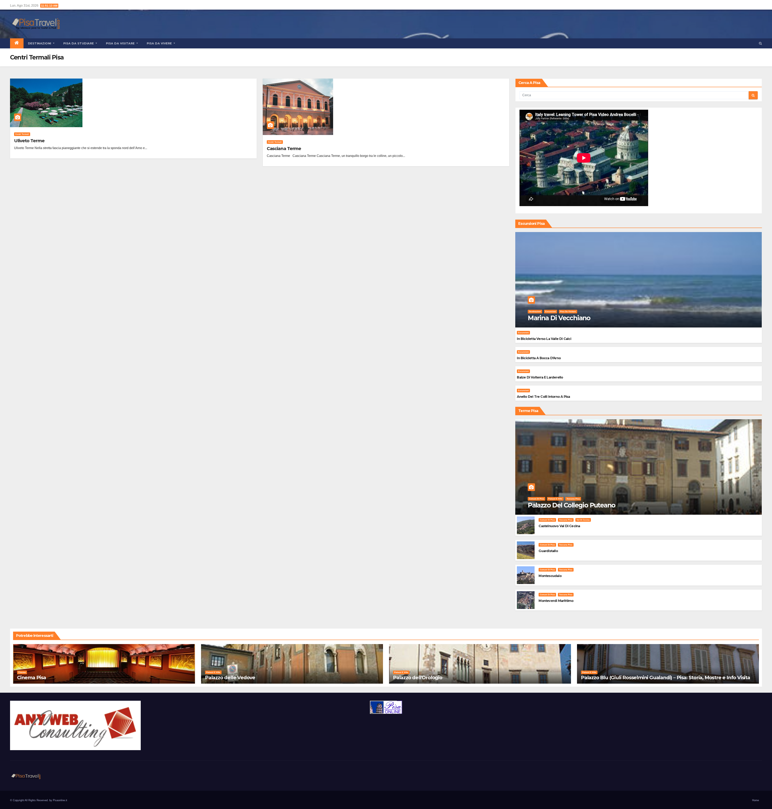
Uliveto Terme (29, 140)
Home (755, 800)
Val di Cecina (583, 520)
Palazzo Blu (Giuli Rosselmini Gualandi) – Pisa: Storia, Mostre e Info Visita (665, 677)
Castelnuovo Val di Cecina (559, 526)
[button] (760, 43)
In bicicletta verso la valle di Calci (544, 339)
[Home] (17, 43)
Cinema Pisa (31, 677)
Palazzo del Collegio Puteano (571, 505)
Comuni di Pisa (536, 499)
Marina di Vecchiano (559, 318)
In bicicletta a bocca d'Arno (539, 358)
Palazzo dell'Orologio (417, 677)
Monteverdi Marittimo (556, 601)
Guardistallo (548, 551)
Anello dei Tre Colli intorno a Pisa (543, 397)
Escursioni (550, 311)
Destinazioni (40, 43)
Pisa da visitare (121, 43)
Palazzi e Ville (555, 499)
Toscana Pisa (573, 499)
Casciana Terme (284, 148)
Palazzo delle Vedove (230, 677)
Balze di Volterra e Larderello (540, 377)
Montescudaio (550, 576)
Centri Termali (22, 134)
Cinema (22, 672)
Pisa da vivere (160, 43)
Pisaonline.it (60, 800)
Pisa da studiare (79, 43)
